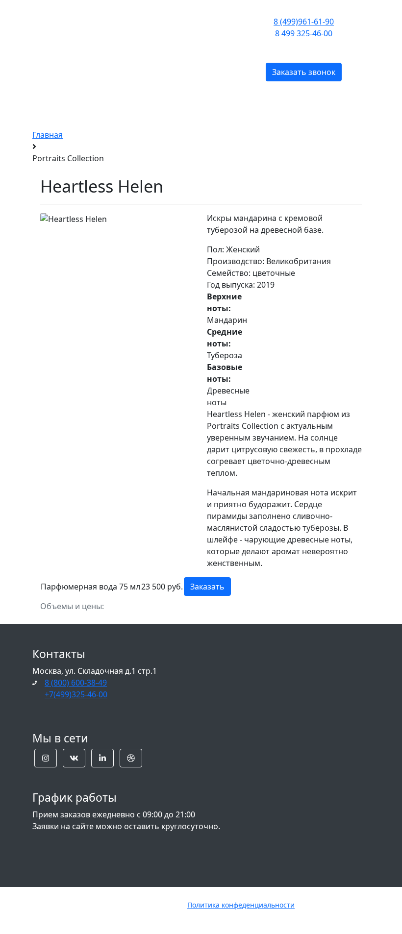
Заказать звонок (303, 72)
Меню (134, 42)
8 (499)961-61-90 (304, 21)
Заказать (207, 586)
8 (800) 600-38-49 (76, 682)
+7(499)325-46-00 (76, 694)
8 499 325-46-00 (303, 33)
